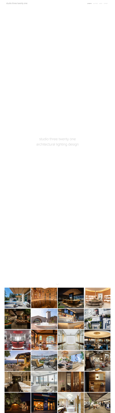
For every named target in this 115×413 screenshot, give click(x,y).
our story (95, 3)
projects (89, 3)
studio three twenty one (16, 3)
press (100, 3)
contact (106, 3)
